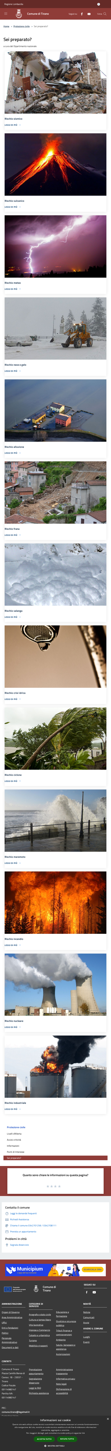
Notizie (86, 1312)
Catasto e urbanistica (39, 1335)
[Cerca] (105, 14)
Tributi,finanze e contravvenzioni (64, 1332)
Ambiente (61, 1339)
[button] (55, 1446)
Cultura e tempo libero (40, 1319)
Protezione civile (21, 26)
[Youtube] (88, 14)
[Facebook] (81, 14)
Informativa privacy (65, 1378)
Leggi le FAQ (35, 1388)
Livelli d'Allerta (14, 1133)
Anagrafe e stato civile (40, 1314)
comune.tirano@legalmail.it (16, 1412)
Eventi (86, 1342)
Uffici (4, 1322)
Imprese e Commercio (39, 1330)
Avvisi (86, 1322)
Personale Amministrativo (9, 1340)
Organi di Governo (11, 1312)
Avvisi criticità (14, 1139)
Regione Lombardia (13, 4)
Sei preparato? (14, 1158)
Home (6, 26)
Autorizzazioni (63, 1354)
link (83, 1433)
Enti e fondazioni (10, 1327)
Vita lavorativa (36, 1325)
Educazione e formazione (62, 1314)
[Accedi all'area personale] (99, 4)
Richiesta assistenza (39, 1393)
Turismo (33, 1340)
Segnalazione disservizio (35, 1380)
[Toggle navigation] (6, 13)
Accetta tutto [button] (44, 1439)
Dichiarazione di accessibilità (64, 1391)
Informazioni (13, 1146)
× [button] (108, 1419)
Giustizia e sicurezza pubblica (66, 1323)
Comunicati (88, 1317)
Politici (5, 1333)
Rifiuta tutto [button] (67, 1439)
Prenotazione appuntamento (36, 1371)
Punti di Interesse (15, 1152)
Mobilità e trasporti (38, 1345)
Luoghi (86, 1337)
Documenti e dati (10, 1347)
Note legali (61, 1384)
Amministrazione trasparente (64, 1371)
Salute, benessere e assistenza (65, 1347)
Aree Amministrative (12, 1317)
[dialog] (55, 1433)
